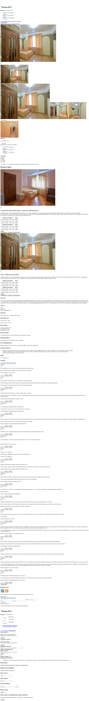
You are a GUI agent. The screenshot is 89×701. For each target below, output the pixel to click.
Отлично (2, 699)
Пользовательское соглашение (10, 626)
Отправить (3, 602)
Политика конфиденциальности (10, 625)
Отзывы (18, 23)
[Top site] (1, 629)
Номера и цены (4, 23)
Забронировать (4, 22)
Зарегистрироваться (9, 649)
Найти (2, 653)
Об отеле (10, 23)
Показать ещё (4, 584)
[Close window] (8, 632)
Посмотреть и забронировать (14, 232)
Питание (14, 23)
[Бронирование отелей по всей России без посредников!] (4, 1)
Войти (2, 649)
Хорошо (2, 637)
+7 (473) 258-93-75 (5, 21)
